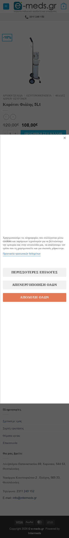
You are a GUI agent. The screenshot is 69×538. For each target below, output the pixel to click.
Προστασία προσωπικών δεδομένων (21, 253)
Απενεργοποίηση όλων (34, 284)
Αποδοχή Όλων (34, 297)
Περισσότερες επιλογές (34, 272)
